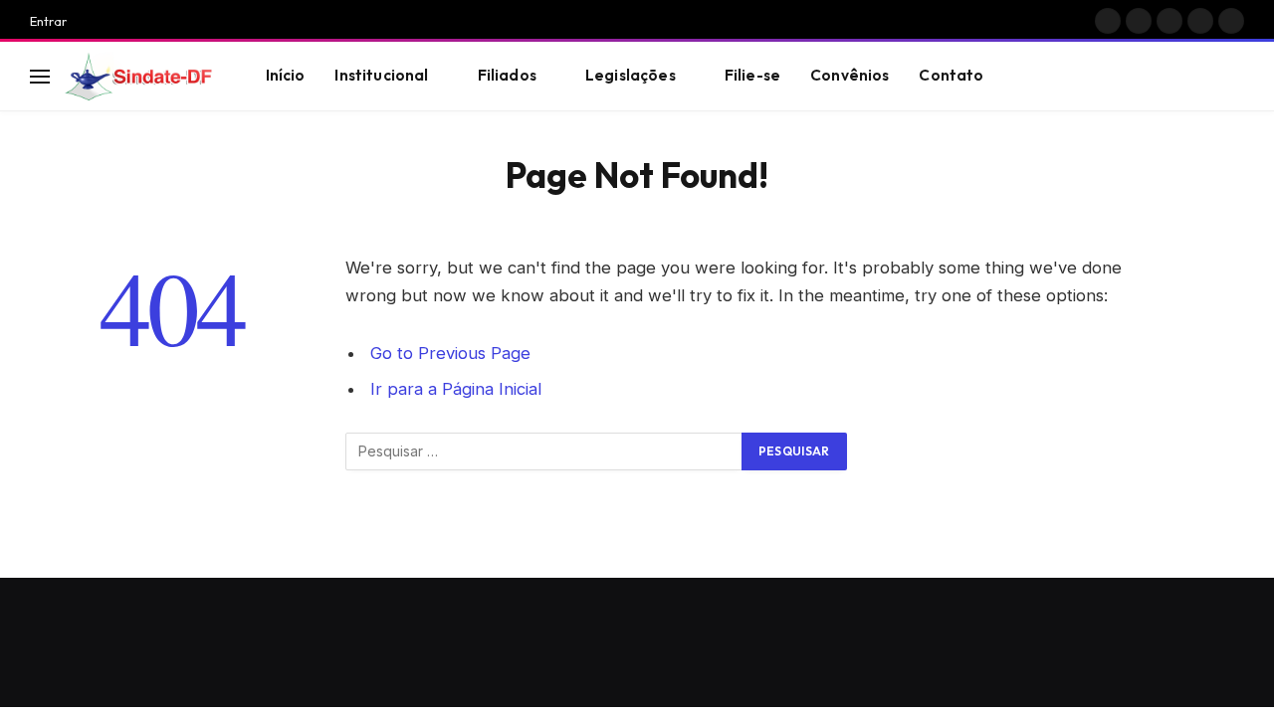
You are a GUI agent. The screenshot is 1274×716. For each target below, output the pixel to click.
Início (286, 75)
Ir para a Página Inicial (455, 389)
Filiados (507, 75)
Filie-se (752, 75)
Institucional (381, 75)
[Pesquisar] (1235, 76)
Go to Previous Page (450, 353)
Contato (951, 75)
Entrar (48, 21)
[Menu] (40, 76)
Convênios (849, 75)
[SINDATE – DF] (140, 76)
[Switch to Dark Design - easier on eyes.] (1205, 77)
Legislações (630, 75)
